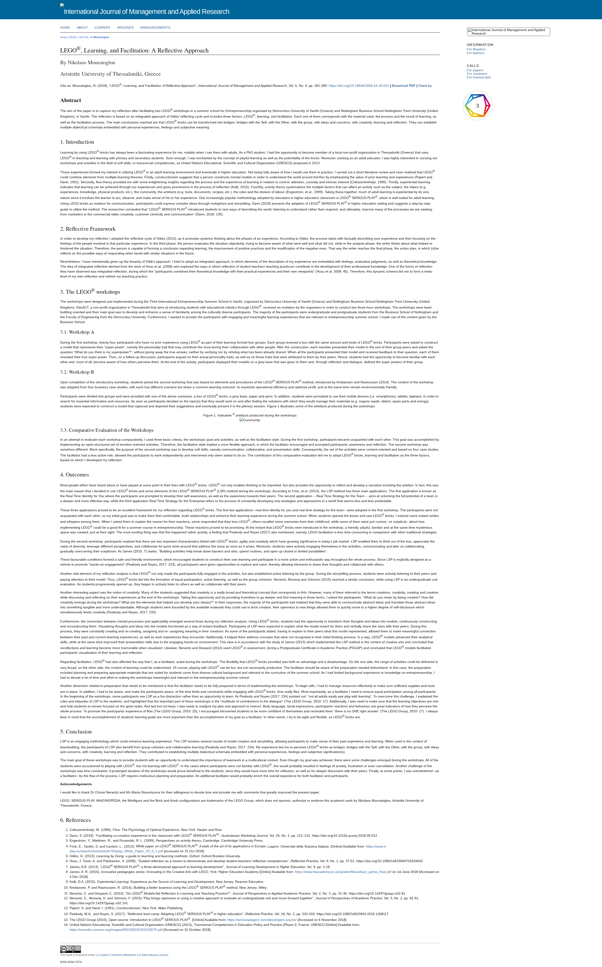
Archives (125, 27)
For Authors (475, 53)
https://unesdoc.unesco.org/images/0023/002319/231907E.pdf (116, 929)
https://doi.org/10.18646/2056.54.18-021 (359, 85)
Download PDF (404, 85)
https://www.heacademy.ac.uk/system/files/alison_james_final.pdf (343, 872)
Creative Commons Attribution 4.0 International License (133, 955)
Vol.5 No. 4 (85, 37)
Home (65, 27)
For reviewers (477, 73)
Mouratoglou (101, 37)
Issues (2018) (68, 37)
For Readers (476, 49)
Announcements (155, 27)
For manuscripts (479, 77)
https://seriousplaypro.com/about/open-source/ (262, 920)
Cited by (425, 85)
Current (103, 27)
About (82, 27)
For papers (475, 70)
